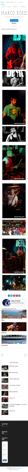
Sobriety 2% (12, 411)
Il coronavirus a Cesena (14, 385)
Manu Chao (4, 332)
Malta (3, 320)
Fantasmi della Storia (14, 379)
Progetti (15, 6)
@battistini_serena (13, 366)
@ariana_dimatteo (13, 391)
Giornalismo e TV (11, 2)
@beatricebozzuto (13, 372)
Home (2, 2)
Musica (4, 6)
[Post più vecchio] (25, 355)
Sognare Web (16, 469)
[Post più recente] (2, 355)
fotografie (14, 20)
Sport (9, 6)
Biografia (23, 6)
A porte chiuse (5, 345)
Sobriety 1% (12, 398)
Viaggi (20, 2)
